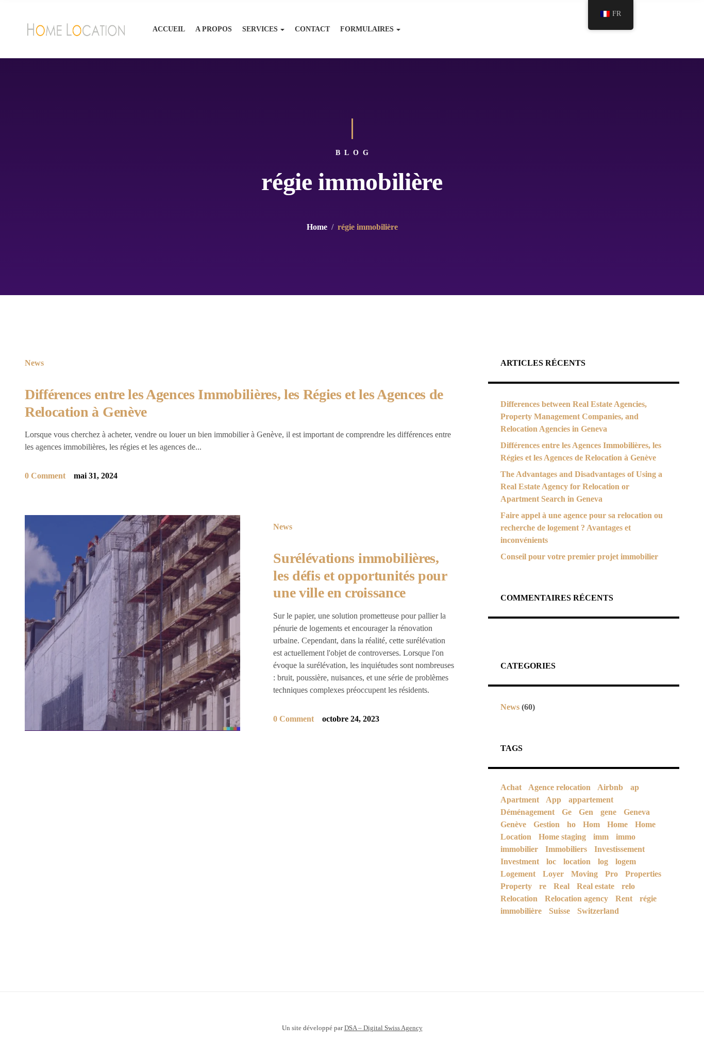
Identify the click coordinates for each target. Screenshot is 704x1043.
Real (561, 886)
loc (551, 861)
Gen (586, 812)
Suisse (559, 911)
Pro (611, 873)
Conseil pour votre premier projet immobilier (579, 556)
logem (625, 861)
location (577, 861)
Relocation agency (576, 898)
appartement (590, 799)
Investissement (619, 849)
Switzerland (598, 911)
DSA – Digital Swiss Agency (383, 1028)
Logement (517, 873)
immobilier (519, 849)
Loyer (553, 873)
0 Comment (45, 475)
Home (317, 227)
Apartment (519, 799)
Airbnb (610, 787)
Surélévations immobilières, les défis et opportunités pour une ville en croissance (359, 575)
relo (628, 886)
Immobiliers (566, 849)
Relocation (519, 898)
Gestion (546, 824)
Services (260, 29)
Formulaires (367, 29)
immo (625, 836)
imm (601, 836)
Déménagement (527, 812)
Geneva (637, 812)
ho (571, 824)
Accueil (169, 29)
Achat (511, 787)
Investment (519, 861)
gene (608, 812)
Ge (567, 812)
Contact (312, 29)
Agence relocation (559, 787)
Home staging (562, 836)
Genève (513, 824)
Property (516, 886)
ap (634, 787)
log (603, 861)
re (542, 886)
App (553, 799)
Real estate (595, 886)
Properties (643, 873)
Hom (591, 824)
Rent (623, 898)
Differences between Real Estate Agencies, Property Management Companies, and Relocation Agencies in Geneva (573, 416)
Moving (584, 873)
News (34, 362)
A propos (213, 29)
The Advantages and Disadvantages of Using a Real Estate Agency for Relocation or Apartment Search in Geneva (581, 486)
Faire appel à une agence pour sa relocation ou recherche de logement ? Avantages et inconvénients (581, 527)
